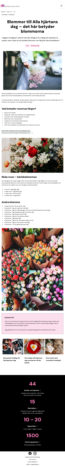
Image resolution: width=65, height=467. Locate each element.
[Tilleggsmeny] (61, 5)
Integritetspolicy (35, 464)
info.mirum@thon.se (32, 462)
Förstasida (4, 14)
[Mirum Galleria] (10, 6)
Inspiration (11, 14)
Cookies (28, 464)
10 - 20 (8, 12)
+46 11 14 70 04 (32, 459)
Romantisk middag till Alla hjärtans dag (11, 359)
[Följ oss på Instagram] (35, 453)
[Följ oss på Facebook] (30, 453)
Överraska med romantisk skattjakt (53, 359)
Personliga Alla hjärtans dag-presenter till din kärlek (33, 360)
